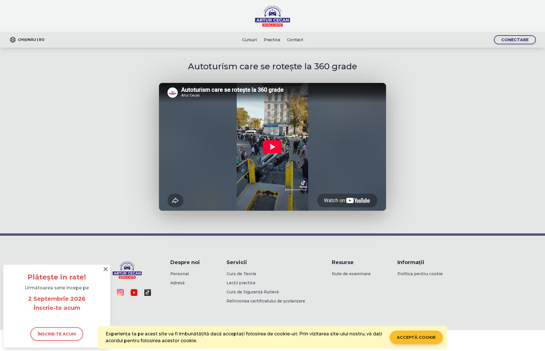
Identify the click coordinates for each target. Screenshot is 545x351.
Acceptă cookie (416, 337)
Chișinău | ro (31, 39)
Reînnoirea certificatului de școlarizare (266, 301)
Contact (295, 39)
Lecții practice (241, 282)
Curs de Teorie (241, 273)
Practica (272, 39)
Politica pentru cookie (420, 273)
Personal (179, 273)
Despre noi (185, 262)
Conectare (515, 39)
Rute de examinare (351, 273)
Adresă (177, 282)
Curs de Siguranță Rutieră (253, 291)
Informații (410, 262)
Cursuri (249, 39)
